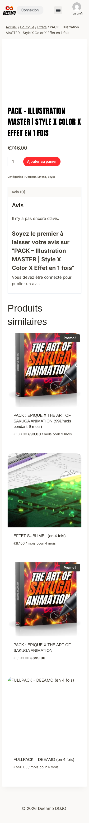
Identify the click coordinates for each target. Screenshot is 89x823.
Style (51, 176)
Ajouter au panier (42, 161)
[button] (58, 10)
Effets (41, 176)
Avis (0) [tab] (18, 192)
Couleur (30, 176)
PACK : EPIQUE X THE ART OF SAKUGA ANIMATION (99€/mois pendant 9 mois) (42, 421)
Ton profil (77, 13)
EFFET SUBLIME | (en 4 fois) (40, 536)
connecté (53, 277)
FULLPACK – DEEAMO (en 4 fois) (44, 759)
